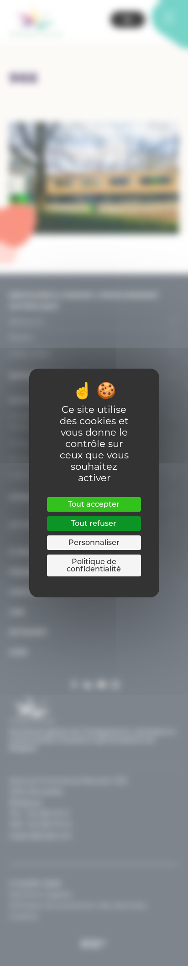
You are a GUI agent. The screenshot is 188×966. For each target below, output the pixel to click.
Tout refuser (93, 523)
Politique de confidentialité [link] (94, 565)
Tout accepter (94, 504)
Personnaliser (94, 542)
